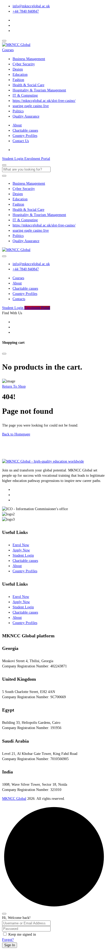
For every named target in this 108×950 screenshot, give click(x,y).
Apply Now (21, 550)
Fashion (18, 80)
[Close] (4, 353)
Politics (18, 111)
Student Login (23, 555)
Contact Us (21, 141)
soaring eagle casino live (31, 106)
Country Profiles (25, 136)
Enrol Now (21, 545)
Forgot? (8, 940)
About (17, 125)
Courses (8, 50)
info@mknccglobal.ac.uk (31, 6)
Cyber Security (24, 64)
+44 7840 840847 (26, 11)
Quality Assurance (26, 116)
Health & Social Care (28, 85)
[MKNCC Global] (16, 45)
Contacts (19, 299)
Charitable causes (25, 130)
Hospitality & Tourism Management (39, 90)
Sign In (9, 945)
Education (20, 75)
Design (18, 69)
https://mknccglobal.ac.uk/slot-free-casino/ (44, 101)
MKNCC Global (14, 799)
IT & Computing (25, 95)
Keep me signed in (22, 934)
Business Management (29, 59)
